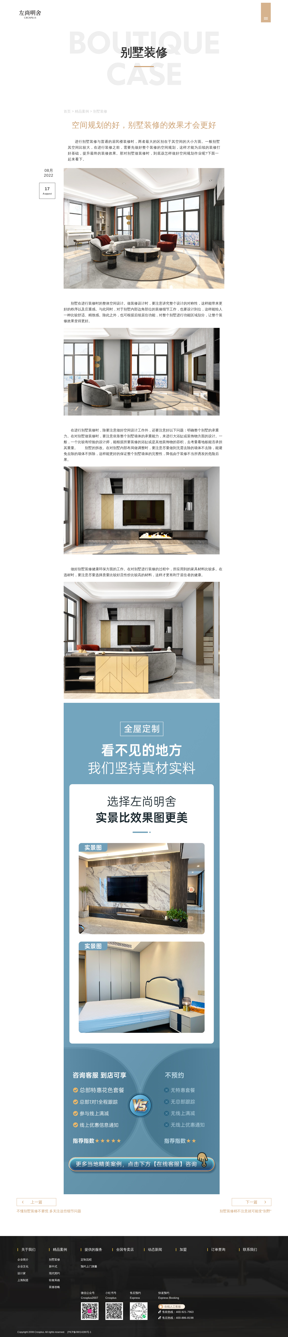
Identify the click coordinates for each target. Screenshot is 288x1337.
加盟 (183, 1250)
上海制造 (22, 1280)
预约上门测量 (89, 1266)
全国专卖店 (125, 1250)
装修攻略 (54, 1287)
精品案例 (82, 111)
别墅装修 (100, 111)
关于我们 (28, 1250)
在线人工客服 (172, 1306)
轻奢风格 (54, 1280)
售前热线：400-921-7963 (178, 1311)
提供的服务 (93, 1250)
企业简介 (22, 1259)
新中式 (53, 1266)
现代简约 (54, 1273)
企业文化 (22, 1266)
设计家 (21, 1273)
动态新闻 (155, 1250)
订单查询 (218, 1250)
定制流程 (86, 1259)
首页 (67, 111)
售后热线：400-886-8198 (178, 1317)
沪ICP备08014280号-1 (79, 1332)
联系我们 (250, 1250)
